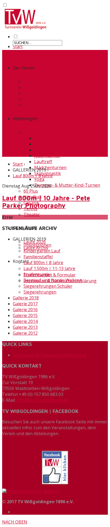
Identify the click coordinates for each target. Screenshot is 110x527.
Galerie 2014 (25, 321)
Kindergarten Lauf (41, 251)
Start (18, 46)
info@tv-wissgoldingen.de (42, 400)
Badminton (45, 138)
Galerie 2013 (25, 327)
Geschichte (34, 99)
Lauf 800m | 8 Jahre (33, 176)
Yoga (39, 179)
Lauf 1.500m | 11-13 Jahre (49, 268)
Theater (31, 214)
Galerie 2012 (25, 333)
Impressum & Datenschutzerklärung (49, 355)
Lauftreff (43, 162)
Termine (32, 87)
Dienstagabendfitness (56, 144)
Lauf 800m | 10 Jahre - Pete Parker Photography (46, 201)
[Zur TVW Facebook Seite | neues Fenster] (55, 467)
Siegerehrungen (39, 292)
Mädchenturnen (50, 167)
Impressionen (37, 245)
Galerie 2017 (25, 304)
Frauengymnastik (51, 150)
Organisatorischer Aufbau (49, 93)
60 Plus (30, 191)
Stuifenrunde (36, 274)
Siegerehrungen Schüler (47, 286)
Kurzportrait (36, 81)
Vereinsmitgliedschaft (45, 105)
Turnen (31, 132)
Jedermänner (47, 156)
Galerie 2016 (25, 310)
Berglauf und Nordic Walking (52, 280)
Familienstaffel (38, 257)
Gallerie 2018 (26, 298)
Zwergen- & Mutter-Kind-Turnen (67, 185)
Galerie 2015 (25, 315)
